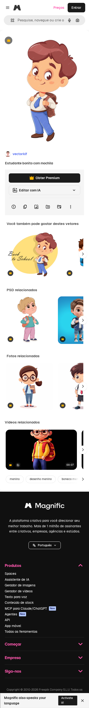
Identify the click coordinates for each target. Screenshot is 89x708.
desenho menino (41, 479)
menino (15, 479)
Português (45, 545)
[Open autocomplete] (10, 20)
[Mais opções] (70, 206)
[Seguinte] (83, 254)
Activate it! (67, 700)
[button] (44, 545)
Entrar (76, 7)
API (7, 620)
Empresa (13, 657)
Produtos (13, 565)
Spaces (10, 573)
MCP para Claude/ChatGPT (30, 608)
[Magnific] (45, 506)
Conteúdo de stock (19, 602)
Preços (58, 7)
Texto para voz (16, 597)
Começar (13, 643)
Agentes (15, 614)
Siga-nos (13, 671)
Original (30, 40)
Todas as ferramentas (21, 631)
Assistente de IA (17, 579)
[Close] (82, 700)
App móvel (13, 626)
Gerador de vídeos (19, 591)
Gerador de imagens (20, 585)
